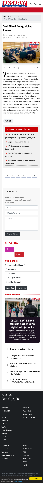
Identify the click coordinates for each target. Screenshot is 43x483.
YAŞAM (4, 427)
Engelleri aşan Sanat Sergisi (18, 142)
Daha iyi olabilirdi (14, 278)
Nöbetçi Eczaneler (29, 417)
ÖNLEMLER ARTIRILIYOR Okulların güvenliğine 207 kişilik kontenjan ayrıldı (20, 136)
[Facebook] (8, 399)
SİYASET (4, 424)
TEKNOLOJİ (5, 433)
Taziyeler (5, 452)
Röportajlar (5, 446)
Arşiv (25, 462)
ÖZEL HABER (6, 411)
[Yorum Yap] (29, 67)
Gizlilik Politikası (28, 449)
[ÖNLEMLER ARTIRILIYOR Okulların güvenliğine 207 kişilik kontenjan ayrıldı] (22, 308)
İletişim (25, 465)
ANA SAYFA (7, 17)
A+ (34, 68)
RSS (19, 254)
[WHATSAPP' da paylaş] (14, 67)
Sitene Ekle (26, 458)
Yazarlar (26, 408)
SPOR (3, 414)
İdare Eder (11, 274)
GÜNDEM (16, 17)
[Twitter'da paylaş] (9, 67)
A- (38, 68)
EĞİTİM (4, 440)
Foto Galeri (27, 411)
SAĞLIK (4, 437)
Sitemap (26, 455)
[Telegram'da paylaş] (18, 67)
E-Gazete (5, 458)
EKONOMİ (5, 420)
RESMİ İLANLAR (7, 430)
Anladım (36, 478)
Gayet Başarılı (13, 269)
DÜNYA (4, 417)
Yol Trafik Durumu (8, 455)
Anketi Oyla (10, 288)
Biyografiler (6, 449)
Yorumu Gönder (13, 234)
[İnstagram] (4, 399)
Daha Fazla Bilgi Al (18, 481)
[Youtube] (18, 399)
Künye (25, 446)
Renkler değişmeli (14, 282)
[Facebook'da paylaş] (5, 67)
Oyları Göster (21, 288)
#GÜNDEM (8, 121)
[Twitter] (13, 399)
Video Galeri (27, 414)
